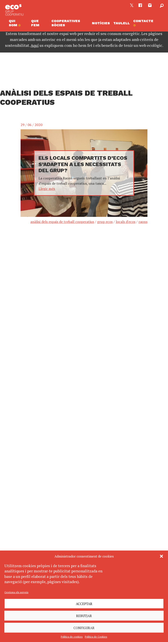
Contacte (143, 21)
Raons (142, 221)
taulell (121, 23)
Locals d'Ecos (125, 221)
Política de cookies (72, 636)
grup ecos (105, 221)
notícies (101, 23)
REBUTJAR (84, 616)
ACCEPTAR (84, 604)
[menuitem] (18, 23)
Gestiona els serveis (16, 592)
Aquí (35, 45)
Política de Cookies (96, 636)
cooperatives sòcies (65, 23)
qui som (13, 23)
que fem (35, 23)
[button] (161, 556)
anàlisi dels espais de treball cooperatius (62, 221)
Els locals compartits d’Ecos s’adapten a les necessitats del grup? (82, 164)
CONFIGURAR (84, 628)
